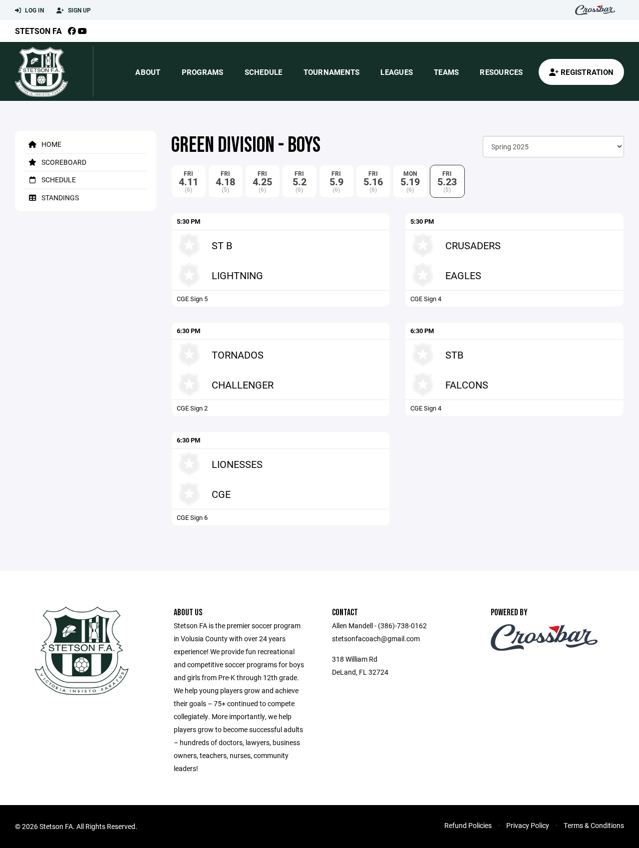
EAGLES (463, 275)
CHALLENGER (243, 384)
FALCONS (466, 384)
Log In (33, 10)
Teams (446, 72)
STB (454, 354)
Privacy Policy (527, 825)
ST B (222, 245)
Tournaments (332, 72)
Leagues (396, 72)
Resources (501, 72)
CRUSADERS (473, 245)
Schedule (264, 72)
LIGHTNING (237, 275)
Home (50, 144)
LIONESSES (237, 463)
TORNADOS (238, 354)
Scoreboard (63, 162)
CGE (221, 493)
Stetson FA (38, 30)
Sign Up (78, 10)
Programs (203, 72)
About (147, 72)
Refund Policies (468, 825)
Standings (59, 197)
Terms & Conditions (594, 825)
